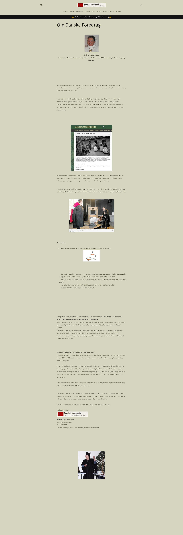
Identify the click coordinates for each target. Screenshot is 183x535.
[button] (41, 5)
